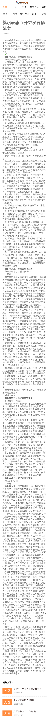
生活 (5, 14)
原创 (34, 14)
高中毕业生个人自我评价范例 (27, 689)
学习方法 (34, 7)
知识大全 (24, 14)
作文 (15, 7)
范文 (24, 7)
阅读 (15, 14)
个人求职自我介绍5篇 (23, 700)
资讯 (44, 7)
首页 (5, 7)
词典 (44, 14)
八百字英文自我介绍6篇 (24, 711)
